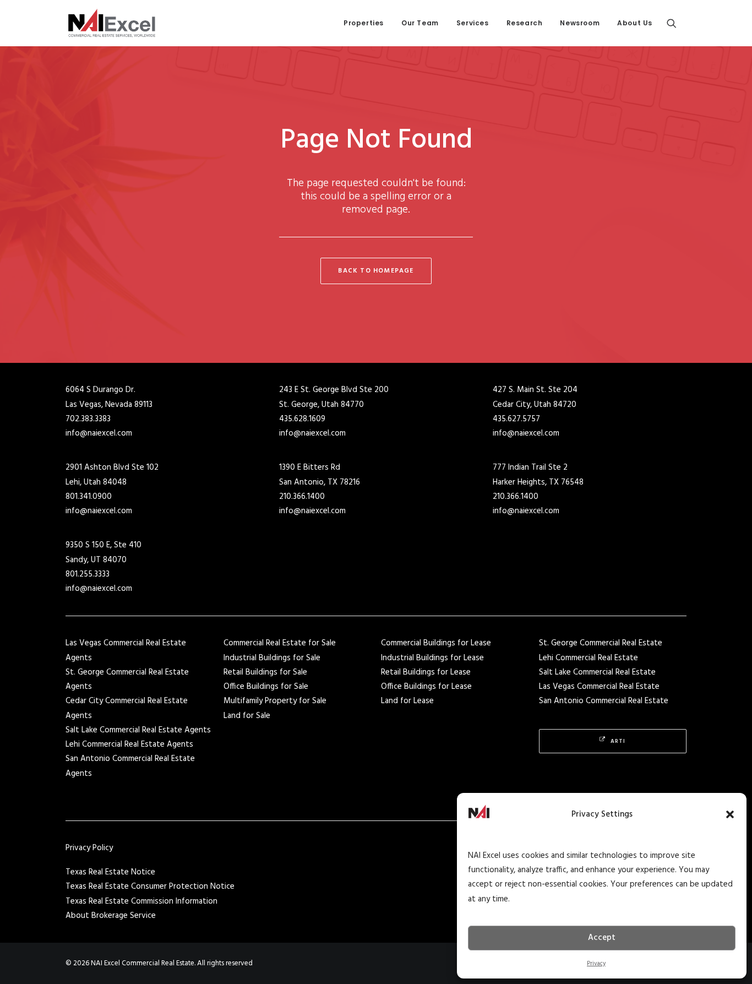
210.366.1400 (302, 496)
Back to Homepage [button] (375, 270)
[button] (729, 814)
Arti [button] (618, 741)
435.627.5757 (516, 419)
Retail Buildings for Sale (265, 672)
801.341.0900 (89, 496)
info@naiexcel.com (99, 433)
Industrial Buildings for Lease (432, 658)
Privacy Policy (89, 848)
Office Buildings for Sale (266, 686)
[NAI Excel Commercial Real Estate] (112, 23)
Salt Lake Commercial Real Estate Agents (138, 730)
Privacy (596, 964)
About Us (634, 23)
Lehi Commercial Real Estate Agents (129, 744)
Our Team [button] (420, 23)
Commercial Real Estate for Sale (280, 643)
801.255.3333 (88, 574)
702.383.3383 (88, 419)
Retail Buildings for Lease (426, 672)
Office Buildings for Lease (426, 686)
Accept (601, 937)
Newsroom (580, 23)
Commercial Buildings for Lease (436, 643)
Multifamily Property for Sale (275, 701)
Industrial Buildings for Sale (272, 658)
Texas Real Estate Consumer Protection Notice (150, 886)
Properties (364, 23)
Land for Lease (407, 701)
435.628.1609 (302, 419)
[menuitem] (363, 23)
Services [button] (472, 23)
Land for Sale (247, 715)
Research (524, 23)
